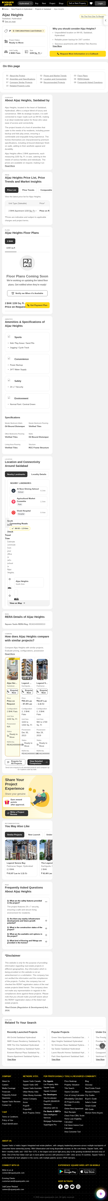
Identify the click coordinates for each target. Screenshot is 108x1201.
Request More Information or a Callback (79, 54)
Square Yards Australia (32, 1088)
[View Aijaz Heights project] (12, 669)
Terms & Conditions (10, 1117)
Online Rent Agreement (73, 1109)
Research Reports (92, 1092)
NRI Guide (89, 1109)
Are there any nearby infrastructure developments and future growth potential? (23, 921)
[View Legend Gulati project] (27, 669)
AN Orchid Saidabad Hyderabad (21, 1037)
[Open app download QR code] (106, 20)
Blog (87, 1081)
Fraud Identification (10, 1124)
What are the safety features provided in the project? (24, 902)
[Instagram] (78, 1186)
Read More (10, 166)
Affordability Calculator (73, 1099)
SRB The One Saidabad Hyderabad (23, 1045)
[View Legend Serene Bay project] (42, 669)
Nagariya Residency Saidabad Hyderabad (24, 1049)
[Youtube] (72, 1186)
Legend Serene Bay (46, 683)
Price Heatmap (70, 1081)
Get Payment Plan (38, 305)
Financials (6, 1092)
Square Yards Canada (32, 1081)
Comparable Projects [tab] (50, 190)
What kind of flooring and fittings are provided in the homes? (24, 942)
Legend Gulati (28, 683)
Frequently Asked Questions (9, 1096)
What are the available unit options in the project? (24, 935)
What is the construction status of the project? (24, 928)
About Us (6, 1081)
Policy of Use (7, 1120)
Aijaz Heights (13, 683)
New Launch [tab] (34, 835)
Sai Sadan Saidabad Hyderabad (65, 1049)
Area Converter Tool (72, 1132)
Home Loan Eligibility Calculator (73, 1120)
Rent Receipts (70, 1112)
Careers (5, 1085)
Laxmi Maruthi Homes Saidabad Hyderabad (68, 1052)
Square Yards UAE (30, 1085)
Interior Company (30, 1099)
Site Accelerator (50, 1098)
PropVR (26, 1106)
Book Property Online (31, 1113)
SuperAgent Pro (50, 1125)
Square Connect (50, 1091)
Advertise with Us (51, 1108)
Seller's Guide (90, 1102)
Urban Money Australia (32, 1095)
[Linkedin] (66, 1186)
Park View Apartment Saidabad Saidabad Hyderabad (68, 1056)
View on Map (16, 603)
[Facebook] (60, 1186)
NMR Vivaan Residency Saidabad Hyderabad (24, 1041)
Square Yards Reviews (11, 1102)
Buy (36, 3)
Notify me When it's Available (29, 293)
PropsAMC (27, 1109)
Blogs (61, 3)
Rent (44, 3)
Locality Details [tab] (38, 474)
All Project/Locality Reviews (72, 1103)
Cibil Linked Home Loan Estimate (28, 31)
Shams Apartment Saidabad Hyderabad (24, 1056)
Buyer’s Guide (91, 1099)
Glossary (88, 1085)
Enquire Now (14, 691)
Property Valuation (71, 1085)
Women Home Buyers (94, 1113)
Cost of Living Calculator (74, 1095)
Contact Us (6, 1105)
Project (52, 3)
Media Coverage (8, 1088)
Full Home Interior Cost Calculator (73, 1126)
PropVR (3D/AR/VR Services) (51, 1102)
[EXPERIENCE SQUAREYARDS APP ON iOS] (87, 1174)
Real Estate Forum (92, 1088)
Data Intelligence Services (50, 1116)
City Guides (90, 1095)
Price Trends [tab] (28, 190)
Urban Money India (30, 1092)
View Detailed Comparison (36, 762)
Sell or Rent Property (77, 3)
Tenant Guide (90, 1106)
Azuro (25, 1102)
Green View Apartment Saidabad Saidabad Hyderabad (68, 1037)
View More (57, 46)
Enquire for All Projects (16, 762)
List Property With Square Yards (51, 1086)
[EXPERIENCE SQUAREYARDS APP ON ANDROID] (68, 1174)
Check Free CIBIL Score (74, 1116)
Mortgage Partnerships (53, 1121)
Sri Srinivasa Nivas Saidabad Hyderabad (68, 1045)
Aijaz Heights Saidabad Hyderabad (66, 1041)
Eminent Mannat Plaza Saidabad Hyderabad (24, 1052)
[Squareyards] (8, 4)
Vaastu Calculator (71, 1092)
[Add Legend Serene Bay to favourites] (34, 843)
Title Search (69, 1088)
